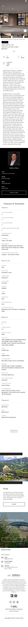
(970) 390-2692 (6, 178)
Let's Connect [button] (14, 539)
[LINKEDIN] (14, 602)
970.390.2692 (7, 562)
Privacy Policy (19, 618)
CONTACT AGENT (14, 192)
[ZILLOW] (17, 602)
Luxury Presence (14, 611)
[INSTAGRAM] (10, 602)
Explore (14, 504)
